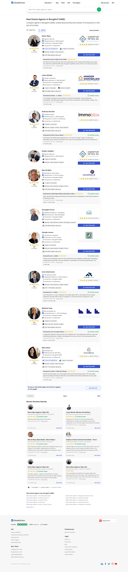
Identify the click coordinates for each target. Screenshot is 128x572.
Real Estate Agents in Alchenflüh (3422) (77, 502)
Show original (59, 65)
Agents (43, 30)
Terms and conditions (71, 547)
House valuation (15, 532)
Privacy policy (69, 549)
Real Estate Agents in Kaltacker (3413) (77, 500)
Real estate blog (15, 542)
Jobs (66, 544)
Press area (68, 542)
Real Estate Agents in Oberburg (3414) (37, 498)
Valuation (47, 3)
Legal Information (70, 552)
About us (67, 539)
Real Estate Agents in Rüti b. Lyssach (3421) (39, 504)
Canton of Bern (45, 487)
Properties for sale (16, 549)
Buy (57, 3)
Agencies (32, 30)
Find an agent (15, 540)
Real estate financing (17, 557)
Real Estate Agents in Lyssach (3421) (36, 500)
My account (105, 3)
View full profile (90, 55)
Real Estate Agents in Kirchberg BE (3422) (38, 496)
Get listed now (93, 388)
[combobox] (64, 9)
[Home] (29, 487)
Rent (63, 3)
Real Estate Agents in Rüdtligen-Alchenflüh (78, 504)
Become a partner (70, 532)
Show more (29, 507)
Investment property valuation (20, 535)
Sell (68, 3)
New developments (16, 554)
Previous (30, 396)
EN (113, 3)
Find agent (76, 3)
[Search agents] (99, 9)
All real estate (69, 554)
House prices (15, 537)
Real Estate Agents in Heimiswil (35, 502)
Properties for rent (16, 552)
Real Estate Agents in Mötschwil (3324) (77, 498)
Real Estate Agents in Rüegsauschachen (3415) (79, 496)
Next (98, 396)
